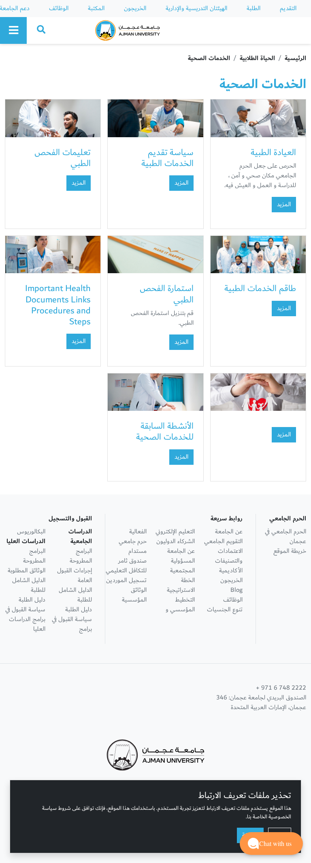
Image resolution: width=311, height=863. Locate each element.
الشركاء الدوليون (175, 541)
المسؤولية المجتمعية (182, 565)
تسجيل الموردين (126, 580)
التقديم (288, 8)
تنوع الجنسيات (225, 609)
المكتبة (96, 8)
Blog (236, 590)
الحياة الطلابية (257, 58)
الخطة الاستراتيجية (181, 585)
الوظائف (58, 8)
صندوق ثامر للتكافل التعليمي (126, 565)
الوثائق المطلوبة (26, 570)
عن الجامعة (229, 531)
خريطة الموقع (289, 551)
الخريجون (135, 8)
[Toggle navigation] (13, 30)
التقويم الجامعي (223, 541)
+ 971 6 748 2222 (281, 688)
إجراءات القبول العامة (74, 575)
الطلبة (253, 8)
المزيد (284, 204)
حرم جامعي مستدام (133, 546)
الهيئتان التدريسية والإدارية (196, 8)
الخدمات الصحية (209, 58)
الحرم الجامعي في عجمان (285, 536)
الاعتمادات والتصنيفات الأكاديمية (229, 561)
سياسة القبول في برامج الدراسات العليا (25, 619)
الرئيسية (295, 58)
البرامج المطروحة (81, 556)
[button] (271, 843)
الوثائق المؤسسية (134, 595)
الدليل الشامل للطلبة (75, 595)
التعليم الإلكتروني (175, 531)
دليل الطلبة (78, 609)
